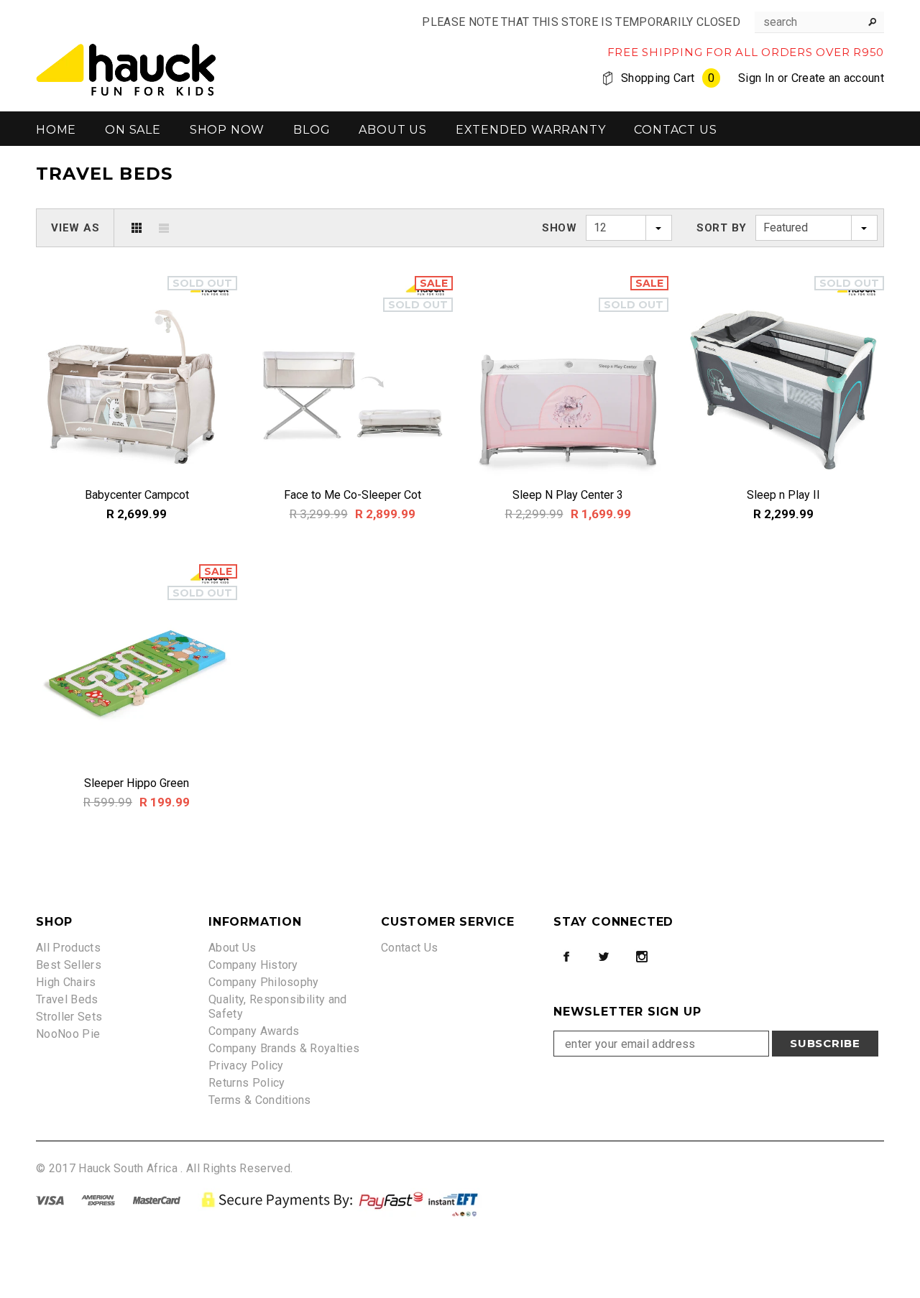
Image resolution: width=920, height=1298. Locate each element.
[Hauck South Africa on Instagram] (642, 957)
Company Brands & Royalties (283, 1048)
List (164, 228)
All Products (68, 947)
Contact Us (409, 947)
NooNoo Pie (68, 1034)
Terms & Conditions (259, 1100)
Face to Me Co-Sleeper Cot (352, 495)
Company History (253, 965)
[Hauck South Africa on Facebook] (566, 957)
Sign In (756, 78)
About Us (232, 947)
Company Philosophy (263, 982)
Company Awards (253, 1031)
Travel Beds (67, 999)
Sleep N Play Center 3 (567, 495)
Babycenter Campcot (137, 495)
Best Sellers (68, 965)
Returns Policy (246, 1083)
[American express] (98, 1199)
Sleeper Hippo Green (136, 783)
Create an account (837, 78)
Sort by (721, 227)
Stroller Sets (69, 1016)
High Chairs (66, 982)
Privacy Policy (245, 1065)
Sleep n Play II (783, 495)
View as (75, 227)
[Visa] (50, 1199)
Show (559, 227)
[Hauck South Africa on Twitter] (604, 957)
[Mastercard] (156, 1199)
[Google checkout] (342, 1199)
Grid (137, 228)
